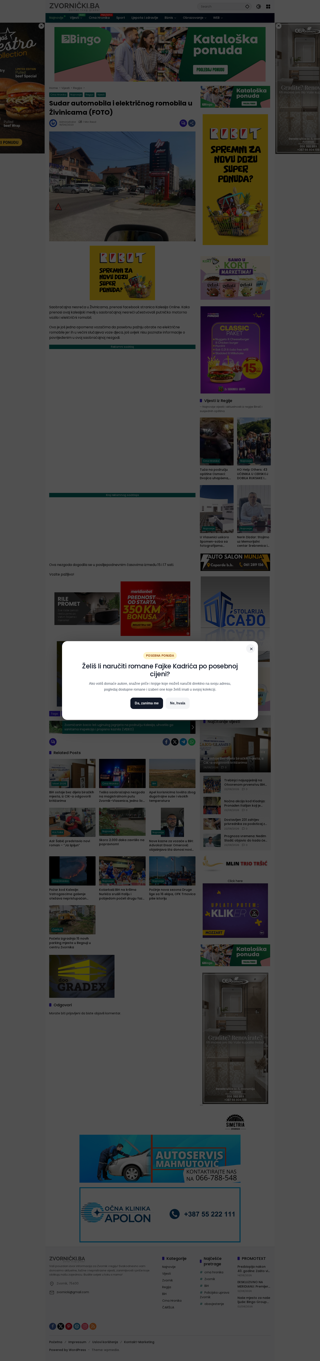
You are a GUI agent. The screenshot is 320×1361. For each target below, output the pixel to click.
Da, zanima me (147, 703)
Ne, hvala (177, 703)
